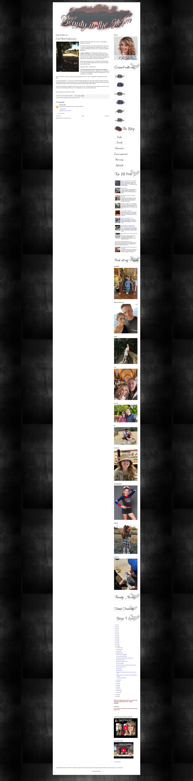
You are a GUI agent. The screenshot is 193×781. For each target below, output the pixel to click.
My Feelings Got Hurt (120, 659)
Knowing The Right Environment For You (123, 241)
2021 (116, 633)
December (118, 647)
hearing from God (74, 97)
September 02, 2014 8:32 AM (65, 110)
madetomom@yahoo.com (113, 767)
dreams (60, 97)
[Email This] (77, 96)
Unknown (61, 104)
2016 (116, 642)
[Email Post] (75, 95)
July (117, 681)
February (118, 690)
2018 (116, 639)
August (117, 680)
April (117, 687)
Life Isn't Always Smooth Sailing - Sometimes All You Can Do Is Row (128, 226)
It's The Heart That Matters (121, 654)
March (117, 688)
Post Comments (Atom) (66, 118)
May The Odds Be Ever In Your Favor (128, 180)
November (118, 649)
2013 (116, 694)
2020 (116, 635)
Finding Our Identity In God (121, 661)
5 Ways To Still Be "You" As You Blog (128, 203)
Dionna (67, 95)
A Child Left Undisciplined (121, 656)
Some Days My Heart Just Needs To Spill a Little (126, 665)
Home (83, 115)
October (118, 651)
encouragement (65, 97)
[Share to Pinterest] (83, 96)
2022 (116, 632)
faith (69, 97)
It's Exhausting (124, 188)
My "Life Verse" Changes (126, 210)
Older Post (107, 115)
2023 (116, 630)
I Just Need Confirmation (121, 677)
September (118, 652)
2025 (116, 626)
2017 (116, 640)
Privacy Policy (118, 761)
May (117, 685)
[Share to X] (80, 96)
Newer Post (58, 115)
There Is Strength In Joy (121, 666)
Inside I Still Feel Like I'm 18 (126, 218)
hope (78, 97)
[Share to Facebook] (82, 96)
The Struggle (118, 668)
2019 (116, 637)
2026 (116, 625)
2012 (116, 696)
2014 (116, 646)
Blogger (99, 771)
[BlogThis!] (79, 96)
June (117, 683)
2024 (116, 628)
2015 (116, 644)
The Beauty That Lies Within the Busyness (124, 658)
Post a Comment (61, 113)
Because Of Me (119, 670)
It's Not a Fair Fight (120, 663)
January (118, 692)
